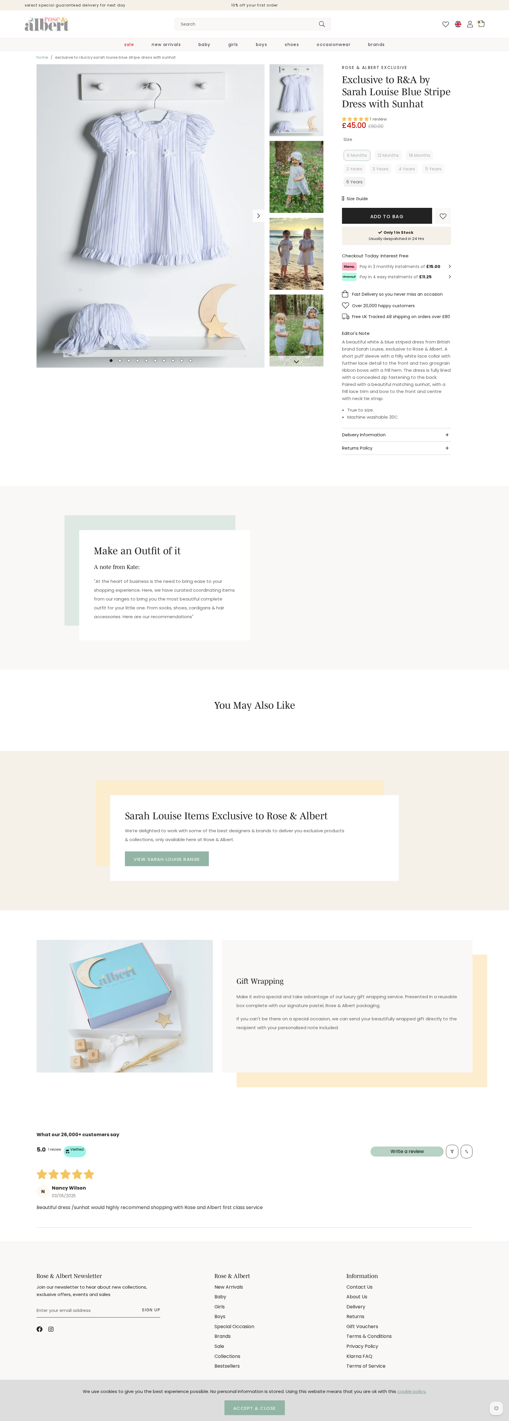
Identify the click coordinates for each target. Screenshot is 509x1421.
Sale (129, 44)
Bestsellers (227, 1366)
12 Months (388, 155)
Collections (227, 1356)
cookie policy (411, 1391)
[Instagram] (51, 1329)
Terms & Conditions (369, 1336)
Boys (261, 44)
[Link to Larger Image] (151, 216)
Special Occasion (234, 1326)
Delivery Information (364, 435)
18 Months (419, 155)
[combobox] (253, 24)
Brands (376, 44)
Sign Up (151, 1310)
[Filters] (452, 1151)
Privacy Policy (362, 1346)
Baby (205, 44)
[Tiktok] (63, 1329)
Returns (355, 1316)
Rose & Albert (47, 24)
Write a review (407, 1151)
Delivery (355, 1306)
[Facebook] (39, 1329)
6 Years (354, 182)
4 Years (407, 169)
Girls (233, 44)
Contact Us (359, 1287)
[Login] (470, 24)
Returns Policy (357, 448)
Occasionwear (334, 44)
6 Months (357, 155)
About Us (356, 1296)
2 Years (354, 169)
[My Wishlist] (445, 24)
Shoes (292, 44)
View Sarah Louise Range (167, 859)
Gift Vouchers (362, 1326)
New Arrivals (166, 44)
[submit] (322, 24)
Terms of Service (366, 1366)
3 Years (380, 169)
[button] (481, 23)
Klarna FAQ (359, 1356)
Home (42, 57)
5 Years (433, 169)
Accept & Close (254, 1408)
